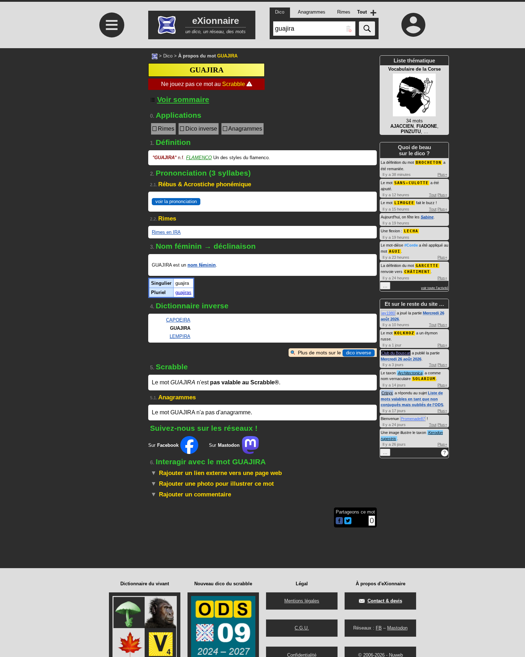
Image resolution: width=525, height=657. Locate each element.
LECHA (411, 231)
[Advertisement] (110, 150)
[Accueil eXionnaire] (155, 56)
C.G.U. (302, 628)
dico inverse (358, 352)
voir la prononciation (176, 201)
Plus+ (442, 174)
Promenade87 (413, 418)
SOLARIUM (423, 378)
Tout (432, 195)
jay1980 (388, 313)
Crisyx (387, 393)
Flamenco (199, 157)
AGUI (394, 251)
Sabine (427, 217)
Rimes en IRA (166, 232)
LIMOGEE (404, 203)
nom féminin (202, 265)
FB (379, 628)
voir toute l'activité (434, 288)
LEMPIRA (180, 336)
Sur (163, 445)
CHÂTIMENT (417, 271)
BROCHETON (428, 162)
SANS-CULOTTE (411, 183)
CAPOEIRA (178, 320)
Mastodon (397, 628)
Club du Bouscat (395, 353)
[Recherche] (367, 28)
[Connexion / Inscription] (413, 24)
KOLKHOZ (404, 333)
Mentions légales (301, 600)
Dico (167, 56)
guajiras (183, 292)
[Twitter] (347, 522)
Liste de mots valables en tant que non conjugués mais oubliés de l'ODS (412, 399)
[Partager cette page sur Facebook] (339, 521)
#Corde (411, 245)
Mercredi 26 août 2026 (401, 359)
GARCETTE (427, 265)
